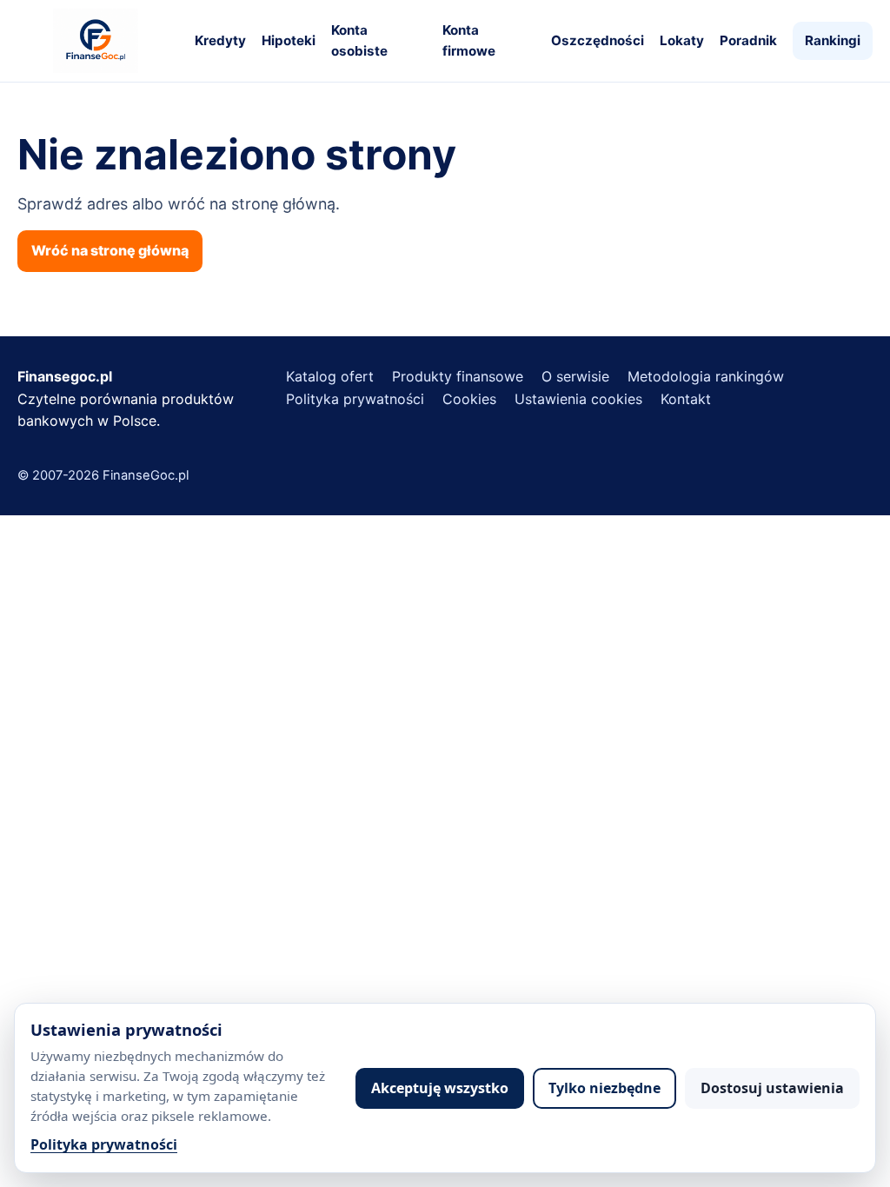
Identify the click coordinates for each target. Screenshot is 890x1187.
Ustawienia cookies (578, 399)
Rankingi (832, 40)
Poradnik (748, 40)
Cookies (469, 399)
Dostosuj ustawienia (772, 1087)
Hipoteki (288, 40)
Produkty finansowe (457, 376)
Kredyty (220, 40)
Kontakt (686, 399)
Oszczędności (597, 40)
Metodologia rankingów (706, 376)
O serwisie (575, 376)
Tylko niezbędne (604, 1087)
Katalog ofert (330, 376)
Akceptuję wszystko (439, 1087)
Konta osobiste (359, 40)
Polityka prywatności (103, 1144)
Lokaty (682, 40)
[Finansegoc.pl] (95, 41)
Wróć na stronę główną (110, 250)
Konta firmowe (468, 40)
